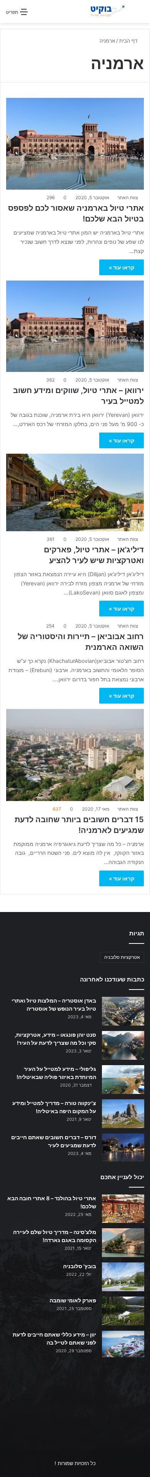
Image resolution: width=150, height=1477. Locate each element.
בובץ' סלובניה (79, 1266)
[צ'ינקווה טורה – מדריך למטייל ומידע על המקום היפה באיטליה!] (123, 1113)
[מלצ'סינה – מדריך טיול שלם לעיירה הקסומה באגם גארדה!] (123, 1242)
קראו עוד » (121, 267)
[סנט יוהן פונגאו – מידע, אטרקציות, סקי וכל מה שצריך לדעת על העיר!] (123, 1045)
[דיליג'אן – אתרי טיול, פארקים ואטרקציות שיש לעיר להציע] (75, 492)
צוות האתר (127, 197)
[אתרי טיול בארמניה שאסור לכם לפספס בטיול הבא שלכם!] (75, 144)
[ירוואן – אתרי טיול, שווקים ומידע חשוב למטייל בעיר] (75, 326)
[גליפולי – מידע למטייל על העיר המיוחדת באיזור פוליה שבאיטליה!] (123, 1079)
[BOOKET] (100, 11)
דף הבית (129, 41)
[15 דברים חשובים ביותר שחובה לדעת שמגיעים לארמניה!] (75, 755)
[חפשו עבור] (140, 14)
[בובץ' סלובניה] (123, 1276)
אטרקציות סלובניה (122, 957)
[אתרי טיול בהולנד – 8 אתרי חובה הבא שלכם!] (123, 1208)
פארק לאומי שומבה (73, 1300)
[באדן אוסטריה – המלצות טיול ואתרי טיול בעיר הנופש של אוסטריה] (123, 1011)
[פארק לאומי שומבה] (123, 1311)
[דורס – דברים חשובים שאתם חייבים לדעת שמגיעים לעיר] (123, 1147)
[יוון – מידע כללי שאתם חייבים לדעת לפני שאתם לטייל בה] (123, 1344)
